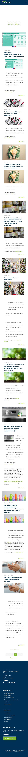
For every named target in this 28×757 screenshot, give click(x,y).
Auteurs (11, 24)
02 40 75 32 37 (7, 675)
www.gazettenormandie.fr (9, 193)
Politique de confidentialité (18, 750)
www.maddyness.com (10, 614)
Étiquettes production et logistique (12, 699)
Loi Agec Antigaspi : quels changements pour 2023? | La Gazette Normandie (13, 166)
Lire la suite (21, 95)
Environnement (7, 719)
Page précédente (14, 649)
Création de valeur (8, 717)
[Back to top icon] (25, 754)
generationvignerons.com (9, 137)
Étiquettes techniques (9, 697)
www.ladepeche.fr (19, 552)
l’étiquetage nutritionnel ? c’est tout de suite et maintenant (12, 113)
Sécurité (6, 721)
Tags (16, 22)
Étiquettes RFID (7, 695)
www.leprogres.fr (19, 251)
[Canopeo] (6, 2)
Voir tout (18, 24)
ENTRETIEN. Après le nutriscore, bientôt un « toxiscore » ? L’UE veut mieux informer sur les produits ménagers (14, 508)
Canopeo (8, 542)
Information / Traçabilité (9, 715)
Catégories (10, 22)
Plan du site (19, 751)
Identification (7, 713)
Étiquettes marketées (9, 693)
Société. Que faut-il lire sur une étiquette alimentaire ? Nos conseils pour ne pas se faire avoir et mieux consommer (13, 221)
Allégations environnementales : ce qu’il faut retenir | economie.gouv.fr (14, 54)
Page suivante (13, 657)
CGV (15, 751)
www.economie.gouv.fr (9, 91)
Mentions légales (10, 751)
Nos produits (7, 690)
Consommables (7, 704)
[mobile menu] (26, 2)
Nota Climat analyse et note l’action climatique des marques (13, 579)
